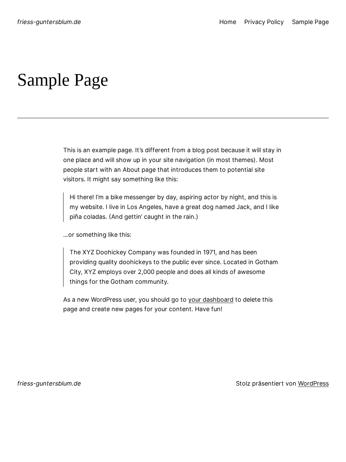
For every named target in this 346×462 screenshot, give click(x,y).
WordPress (313, 383)
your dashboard (210, 299)
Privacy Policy (264, 21)
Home (227, 21)
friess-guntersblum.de (49, 21)
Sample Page (310, 21)
